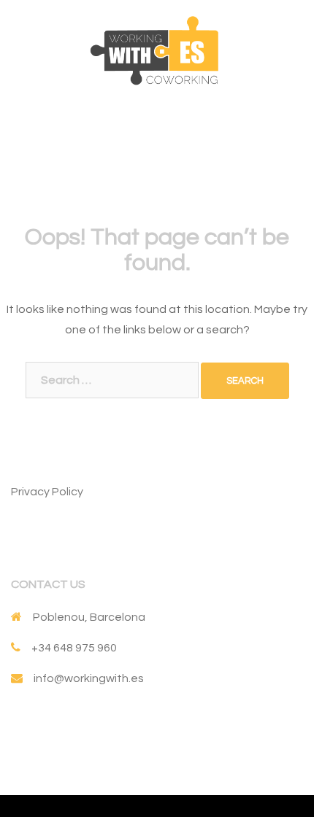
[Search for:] (112, 380)
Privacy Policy (47, 491)
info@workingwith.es (89, 678)
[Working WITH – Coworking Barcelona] (156, 50)
